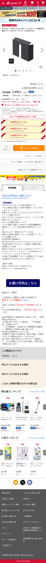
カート (4, 528)
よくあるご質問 (29, 504)
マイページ (6, 534)
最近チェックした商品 (10, 504)
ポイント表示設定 (9, 539)
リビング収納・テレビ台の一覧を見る (26, 162)
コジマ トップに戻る (33, 156)
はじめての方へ (29, 510)
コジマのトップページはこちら (15, 198)
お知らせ (26, 499)
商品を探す (6, 493)
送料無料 (5, 356)
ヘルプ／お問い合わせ (31, 493)
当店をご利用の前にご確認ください (16, 195)
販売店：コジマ (36, 84)
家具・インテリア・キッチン (24, 8)
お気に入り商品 (8, 499)
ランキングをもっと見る (37, 391)
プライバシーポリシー (31, 522)
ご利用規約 (27, 516)
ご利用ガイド (7, 545)
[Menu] (3, 3)
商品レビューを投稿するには (30, 170)
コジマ (14, 356)
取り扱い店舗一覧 (9, 516)
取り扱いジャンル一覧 (10, 510)
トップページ (6, 8)
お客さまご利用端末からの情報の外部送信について (32, 530)
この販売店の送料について (32, 88)
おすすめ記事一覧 (9, 522)
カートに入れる (29, 148)
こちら (25, 300)
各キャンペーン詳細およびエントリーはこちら (21, 105)
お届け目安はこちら (23, 283)
